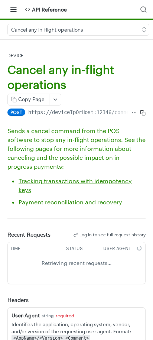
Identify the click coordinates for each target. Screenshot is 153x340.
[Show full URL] (134, 113)
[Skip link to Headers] (2, 300)
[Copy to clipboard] (143, 113)
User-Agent (26, 315)
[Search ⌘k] (143, 9)
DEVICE (15, 55)
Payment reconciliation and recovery (70, 201)
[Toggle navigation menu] (13, 9)
